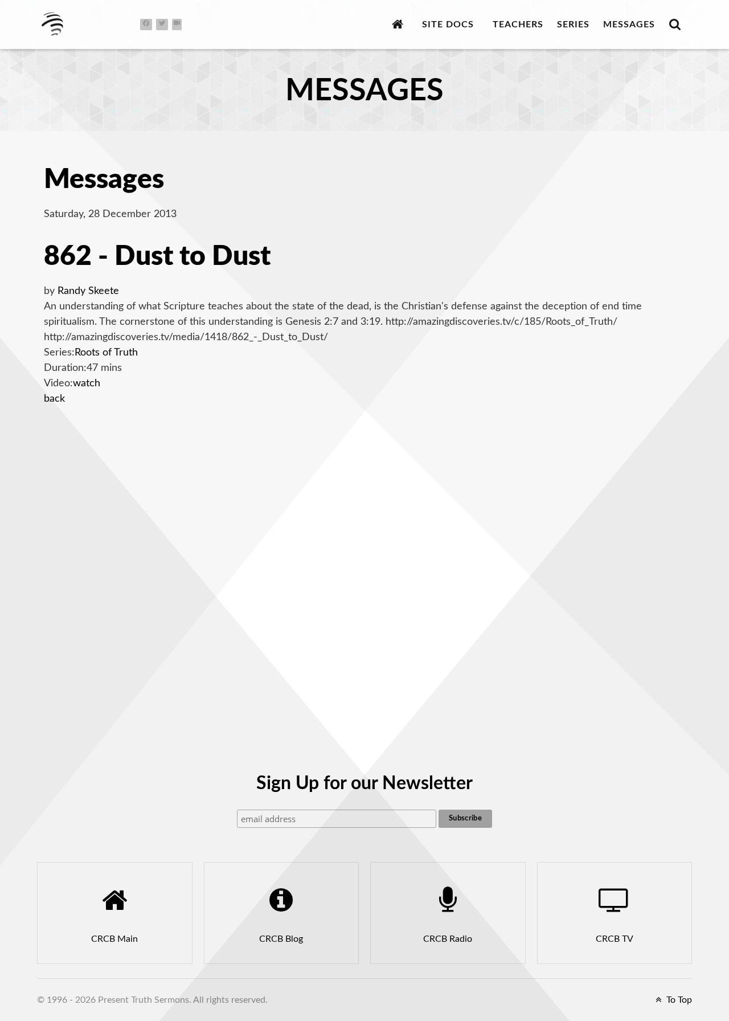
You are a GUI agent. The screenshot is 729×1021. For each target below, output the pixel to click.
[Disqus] (364, 564)
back (54, 399)
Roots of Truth (106, 353)
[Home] (400, 24)
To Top (678, 999)
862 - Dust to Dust (157, 256)
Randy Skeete (88, 291)
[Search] (677, 24)
